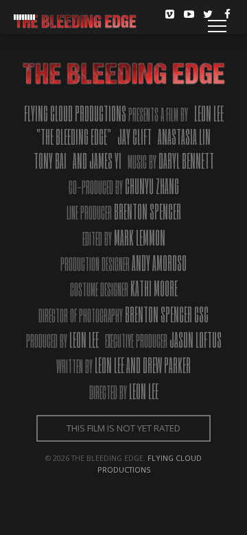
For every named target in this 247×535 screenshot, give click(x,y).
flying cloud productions (149, 464)
